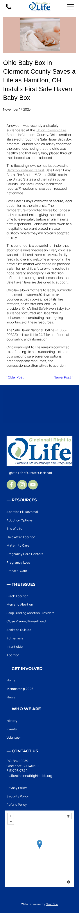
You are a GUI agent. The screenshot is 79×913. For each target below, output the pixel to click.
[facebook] (11, 485)
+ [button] (11, 816)
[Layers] (68, 816)
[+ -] (39, 849)
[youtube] (33, 485)
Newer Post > (64, 377)
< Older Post (14, 377)
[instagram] (22, 485)
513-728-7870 (17, 770)
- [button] (11, 821)
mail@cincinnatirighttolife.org (29, 775)
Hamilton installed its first (25, 170)
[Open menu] (70, 6)
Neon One (52, 904)
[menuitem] (39, 511)
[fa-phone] (8, 9)
